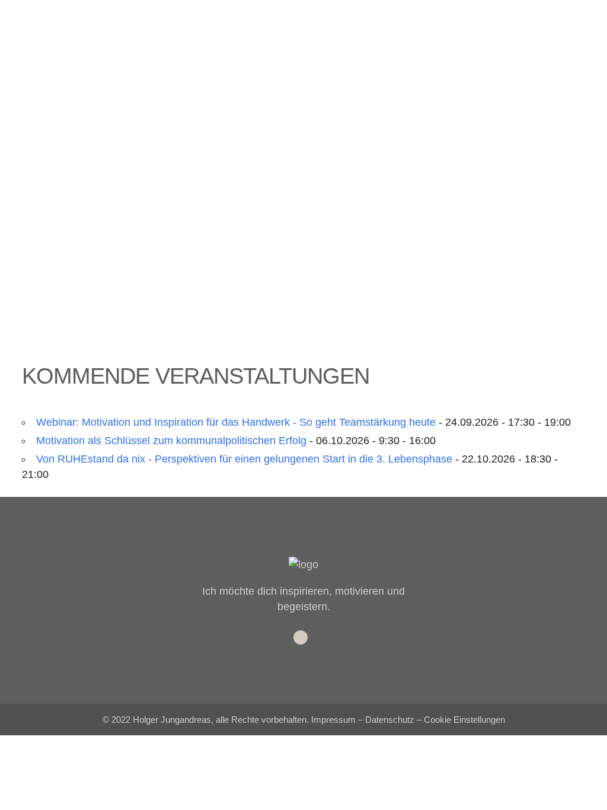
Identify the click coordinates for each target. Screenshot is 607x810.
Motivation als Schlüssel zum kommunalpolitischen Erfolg (171, 441)
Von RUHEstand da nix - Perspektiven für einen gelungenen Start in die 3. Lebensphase (244, 459)
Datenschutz (389, 720)
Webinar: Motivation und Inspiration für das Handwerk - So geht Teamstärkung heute (236, 422)
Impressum (333, 720)
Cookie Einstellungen (464, 720)
